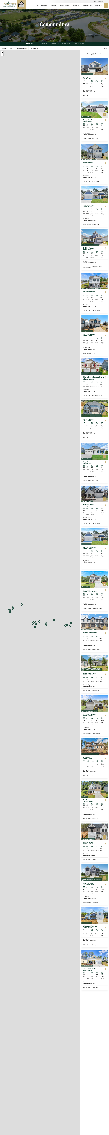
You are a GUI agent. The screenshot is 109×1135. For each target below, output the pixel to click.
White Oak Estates (89, 969)
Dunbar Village (88, 420)
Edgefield (87, 462)
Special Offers (79, 44)
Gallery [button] (53, 6)
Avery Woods (87, 120)
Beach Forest (88, 163)
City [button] (11, 48)
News (95, 1)
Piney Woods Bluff (89, 674)
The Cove (87, 757)
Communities (28, 44)
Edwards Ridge (88, 505)
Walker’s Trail (88, 884)
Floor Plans (55, 44)
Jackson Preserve (89, 548)
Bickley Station (88, 248)
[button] (106, 5)
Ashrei (87, 77)
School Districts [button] (21, 48)
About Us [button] (76, 6)
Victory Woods (88, 843)
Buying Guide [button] (64, 6)
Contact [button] (97, 6)
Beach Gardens (88, 206)
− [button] (2, 55)
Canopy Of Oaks (89, 335)
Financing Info (87, 6)
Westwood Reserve (90, 926)
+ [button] (2, 53)
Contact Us (100, 1)
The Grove (88, 800)
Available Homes (42, 44)
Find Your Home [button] (41, 6)
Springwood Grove (89, 715)
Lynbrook (89, 590)
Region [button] (4, 48)
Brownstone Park (89, 292)
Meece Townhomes (90, 633)
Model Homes (66, 44)
